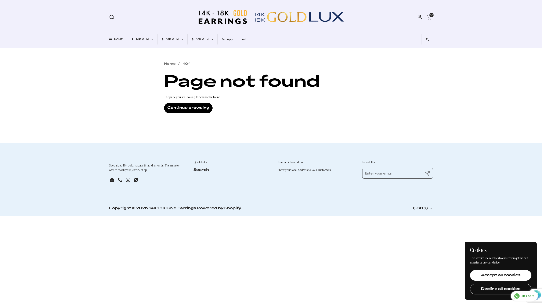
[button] (111, 17)
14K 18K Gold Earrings (172, 208)
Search (201, 170)
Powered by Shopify (219, 208)
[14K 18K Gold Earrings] (271, 17)
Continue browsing (188, 108)
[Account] (419, 17)
